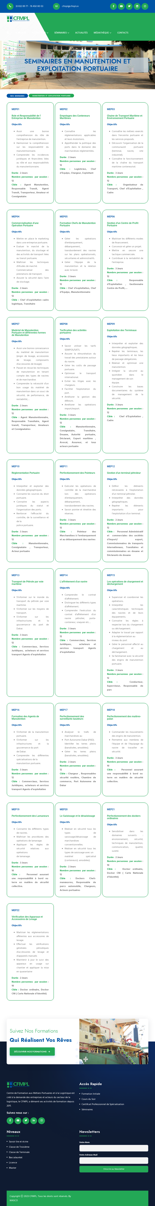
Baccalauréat (15, 1157)
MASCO (14, 1201)
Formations (39, 33)
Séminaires (60, 33)
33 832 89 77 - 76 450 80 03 (29, 6)
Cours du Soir (89, 1099)
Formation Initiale (91, 1094)
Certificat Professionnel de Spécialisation (103, 1104)
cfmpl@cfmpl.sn (70, 6)
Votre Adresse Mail (88, 1155)
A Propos (21, 33)
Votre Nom (84, 1142)
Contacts (122, 33)
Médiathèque (101, 33)
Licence (13, 1162)
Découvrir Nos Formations (30, 1051)
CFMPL (33, 1196)
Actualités (81, 33)
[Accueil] (8, 33)
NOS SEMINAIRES (17, 96)
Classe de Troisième (19, 1147)
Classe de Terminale (19, 1152)
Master (12, 1168)
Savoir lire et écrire (18, 1141)
